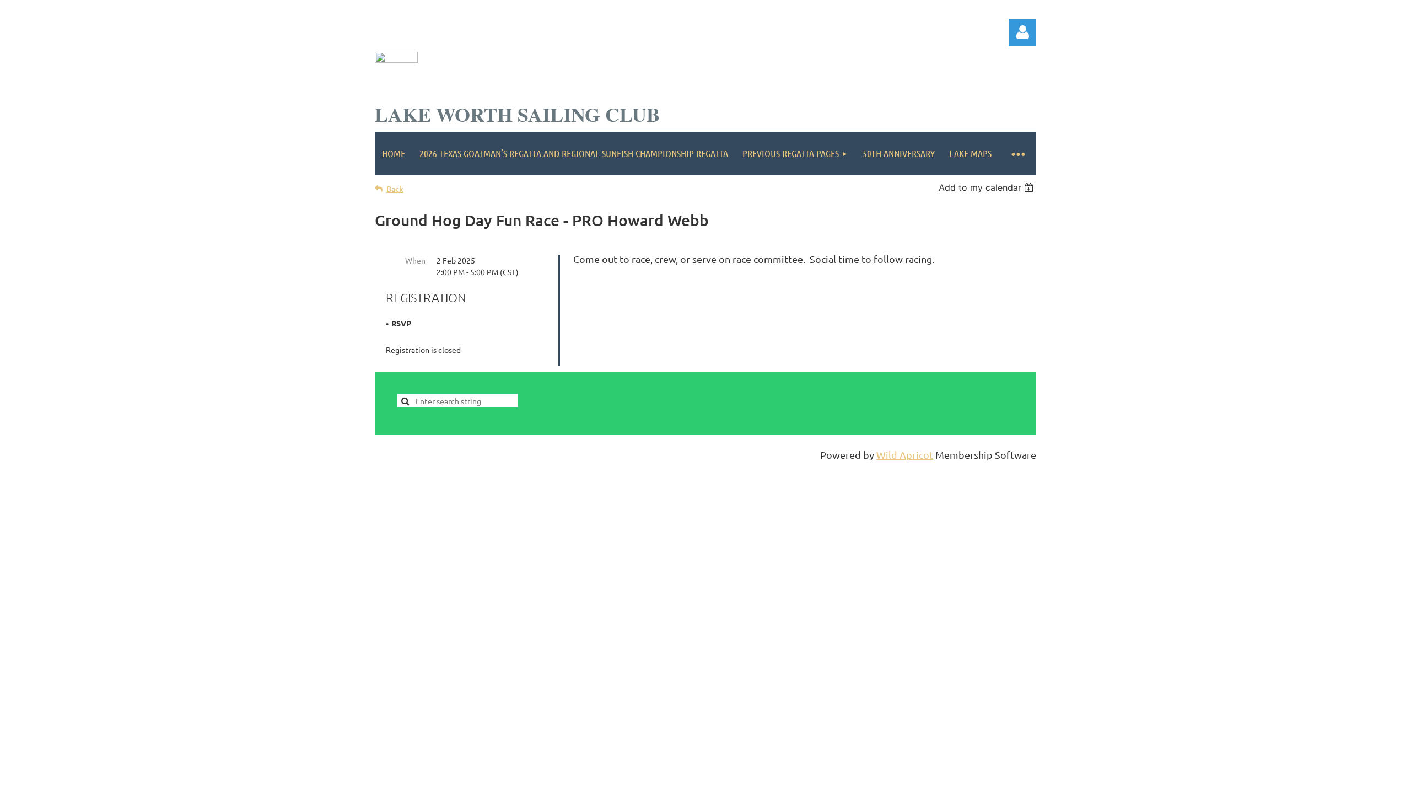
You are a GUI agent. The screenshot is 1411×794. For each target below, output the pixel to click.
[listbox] (987, 187)
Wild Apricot (904, 454)
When (415, 260)
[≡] (1017, 153)
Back (394, 189)
